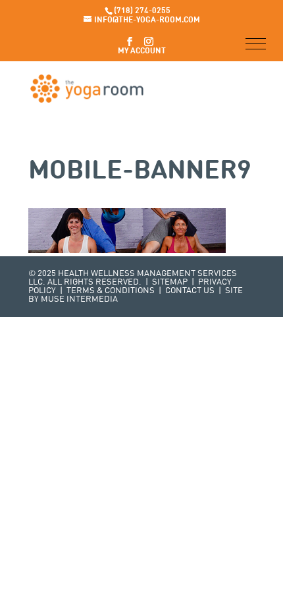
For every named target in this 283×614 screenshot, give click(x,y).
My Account (142, 51)
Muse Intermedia (79, 299)
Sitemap (170, 282)
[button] (255, 43)
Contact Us (190, 291)
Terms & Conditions (110, 291)
